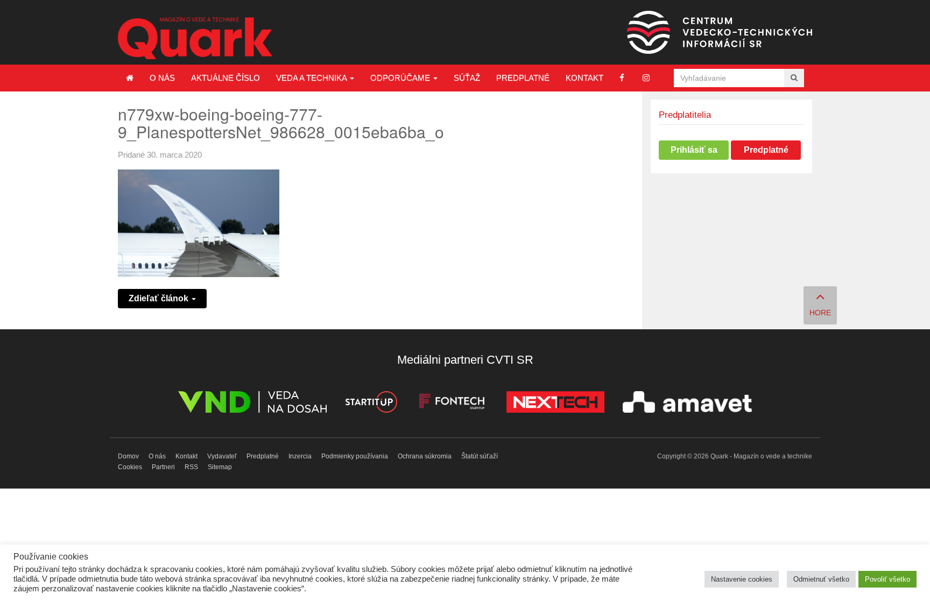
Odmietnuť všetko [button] (821, 579)
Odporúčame (401, 77)
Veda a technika (312, 77)
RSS (191, 467)
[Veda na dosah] (252, 403)
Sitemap (220, 467)
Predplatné (522, 77)
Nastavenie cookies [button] (741, 579)
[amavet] (687, 403)
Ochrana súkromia (425, 456)
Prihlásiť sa (694, 149)
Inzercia (300, 456)
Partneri (163, 467)
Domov (128, 456)
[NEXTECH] (555, 403)
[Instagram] (646, 77)
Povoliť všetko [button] (887, 579)
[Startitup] (371, 403)
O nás (162, 77)
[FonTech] (451, 403)
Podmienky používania (354, 456)
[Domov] (130, 78)
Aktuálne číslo (225, 77)
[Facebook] (621, 77)
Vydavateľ (222, 456)
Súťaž (467, 77)
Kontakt (584, 77)
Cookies (130, 467)
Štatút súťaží (479, 456)
